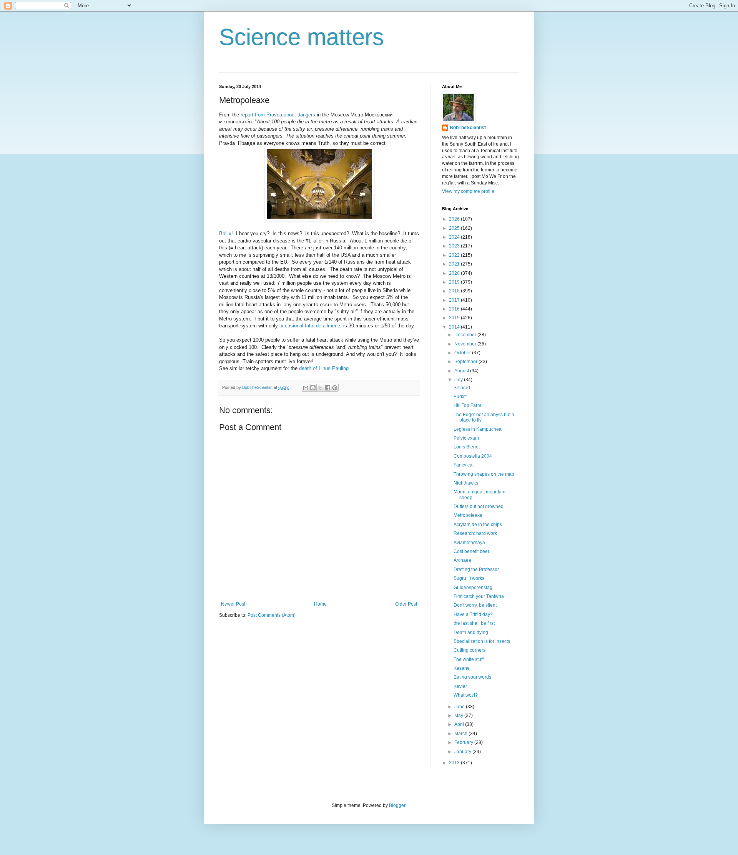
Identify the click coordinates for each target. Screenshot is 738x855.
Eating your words (472, 677)
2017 (455, 300)
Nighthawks (466, 483)
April (459, 724)
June (460, 706)
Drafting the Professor (476, 569)
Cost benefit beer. (472, 551)
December (465, 334)
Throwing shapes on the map (484, 474)
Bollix (225, 233)
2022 (455, 255)
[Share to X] (320, 388)
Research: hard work (475, 533)
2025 (455, 228)
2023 (455, 246)
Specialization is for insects (482, 641)
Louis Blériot (467, 447)
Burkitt (460, 396)
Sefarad (462, 387)
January (463, 751)
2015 (455, 317)
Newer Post (233, 604)
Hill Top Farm (467, 405)
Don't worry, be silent (475, 605)
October (463, 352)
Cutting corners (469, 650)
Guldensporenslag (473, 587)
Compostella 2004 (473, 456)
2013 (455, 762)
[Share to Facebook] (327, 388)
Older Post (406, 604)
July (459, 379)
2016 (455, 309)
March (461, 733)
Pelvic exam (466, 438)
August (462, 371)
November (465, 344)
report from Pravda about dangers (277, 115)
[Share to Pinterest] (335, 388)
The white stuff (469, 659)
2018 (455, 291)
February (464, 742)
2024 (455, 237)
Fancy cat (464, 465)
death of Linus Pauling (324, 368)
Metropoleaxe (468, 515)
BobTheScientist (468, 127)
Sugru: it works (469, 578)
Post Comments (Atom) (272, 615)
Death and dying (471, 632)
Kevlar (460, 686)
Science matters (301, 37)
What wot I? (466, 695)
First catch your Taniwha (479, 596)
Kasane (462, 668)
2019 (455, 282)
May (459, 715)
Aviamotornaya (469, 542)
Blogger (397, 805)
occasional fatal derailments (310, 326)
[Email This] (305, 388)
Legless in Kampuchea (478, 429)
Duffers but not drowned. (479, 506)
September (466, 361)
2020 (455, 273)
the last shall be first (474, 623)
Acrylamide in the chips (478, 524)
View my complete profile (468, 191)
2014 (455, 327)
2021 (455, 264)
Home (320, 604)
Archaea (462, 560)
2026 (455, 219)
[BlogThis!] (313, 388)
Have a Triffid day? (473, 614)
